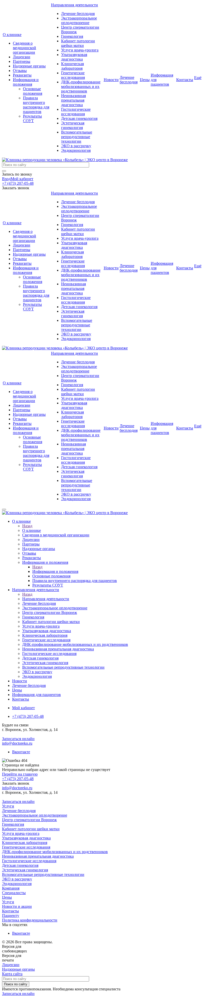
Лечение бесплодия (78, 13)
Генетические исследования (73, 75)
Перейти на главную (20, 774)
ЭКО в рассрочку (76, 146)
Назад (27, 526)
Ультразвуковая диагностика (74, 56)
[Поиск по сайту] (4, 171)
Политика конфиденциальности (29, 920)
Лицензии (21, 57)
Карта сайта (12, 974)
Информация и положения (26, 82)
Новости (111, 80)
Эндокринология (76, 150)
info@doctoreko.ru (17, 743)
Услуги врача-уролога (79, 50)
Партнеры (21, 61)
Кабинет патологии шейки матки (78, 43)
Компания (10, 888)
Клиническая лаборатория (72, 66)
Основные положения (32, 91)
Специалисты (14, 893)
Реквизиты (22, 75)
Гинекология (72, 36)
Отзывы (20, 70)
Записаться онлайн (18, 739)
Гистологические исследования (76, 111)
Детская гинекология (79, 118)
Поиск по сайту (15, 984)
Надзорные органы (29, 66)
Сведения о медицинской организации (24, 47)
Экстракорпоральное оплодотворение (79, 20)
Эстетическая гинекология (72, 125)
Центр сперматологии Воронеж (29, 820)
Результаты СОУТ (32, 118)
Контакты (184, 80)
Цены (145, 80)
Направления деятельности (74, 5)
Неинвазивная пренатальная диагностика (73, 100)
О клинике (12, 34)
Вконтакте (21, 752)
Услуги (8, 806)
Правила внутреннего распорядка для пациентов (36, 105)
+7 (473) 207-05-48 (18, 183)
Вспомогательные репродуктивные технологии (76, 136)
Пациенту (10, 915)
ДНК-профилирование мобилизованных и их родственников (80, 86)
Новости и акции (17, 906)
